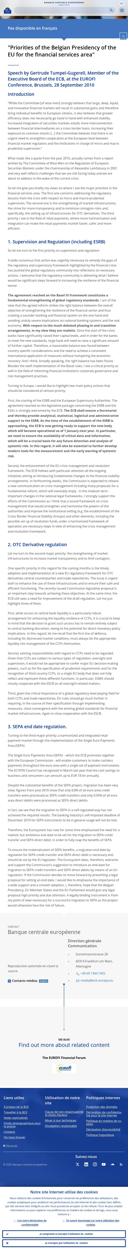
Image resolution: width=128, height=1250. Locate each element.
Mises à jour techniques (60, 1120)
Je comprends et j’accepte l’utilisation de (66, 1234)
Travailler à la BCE (15, 1112)
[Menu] (121, 10)
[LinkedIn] (86, 1164)
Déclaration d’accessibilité (103, 1129)
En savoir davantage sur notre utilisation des (92, 1223)
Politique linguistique (100, 1135)
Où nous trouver (14, 1137)
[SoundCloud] (112, 1164)
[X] (77, 1164)
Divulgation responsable (61, 1126)
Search (111, 10)
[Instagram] (95, 1164)
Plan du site (11, 1146)
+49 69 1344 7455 (93, 973)
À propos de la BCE (16, 1107)
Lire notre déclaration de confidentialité (32, 1223)
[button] (121, 3)
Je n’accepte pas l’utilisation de (66, 1243)
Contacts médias (24, 981)
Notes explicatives (16, 1118)
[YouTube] (103, 1164)
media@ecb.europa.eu (97, 980)
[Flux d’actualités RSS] (121, 1164)
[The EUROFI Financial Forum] (64, 1069)
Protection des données (101, 1107)
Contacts (9, 1132)
